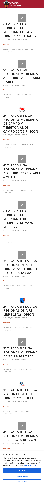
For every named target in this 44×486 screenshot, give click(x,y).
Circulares (6, 39)
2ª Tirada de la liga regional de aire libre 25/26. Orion (20, 311)
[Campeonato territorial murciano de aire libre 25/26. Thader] (22, 18)
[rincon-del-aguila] (22, 109)
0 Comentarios (23, 49)
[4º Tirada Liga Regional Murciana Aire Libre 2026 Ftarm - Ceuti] (22, 159)
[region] (22, 468)
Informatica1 (7, 52)
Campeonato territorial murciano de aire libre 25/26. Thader (19, 30)
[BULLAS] (22, 384)
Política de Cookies (30, 465)
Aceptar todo (22, 470)
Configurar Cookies (22, 476)
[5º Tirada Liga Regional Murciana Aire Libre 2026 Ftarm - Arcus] (22, 64)
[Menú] (38, 4)
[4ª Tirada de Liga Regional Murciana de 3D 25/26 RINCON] (22, 426)
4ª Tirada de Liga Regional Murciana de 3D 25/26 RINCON (20, 436)
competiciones (16, 39)
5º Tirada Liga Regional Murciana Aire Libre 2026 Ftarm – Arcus (21, 76)
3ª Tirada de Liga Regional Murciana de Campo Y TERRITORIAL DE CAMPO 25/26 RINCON (20, 123)
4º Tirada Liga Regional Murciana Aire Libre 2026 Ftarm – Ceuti (21, 171)
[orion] (22, 300)
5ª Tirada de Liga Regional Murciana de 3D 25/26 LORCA (20, 352)
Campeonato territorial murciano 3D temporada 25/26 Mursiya (18, 219)
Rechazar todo (22, 482)
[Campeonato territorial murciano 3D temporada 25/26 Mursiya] (22, 205)
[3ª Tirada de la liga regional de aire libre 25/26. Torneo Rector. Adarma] (22, 255)
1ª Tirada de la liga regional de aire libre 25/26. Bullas (20, 394)
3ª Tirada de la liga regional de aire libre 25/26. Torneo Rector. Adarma (20, 267)
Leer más (6, 44)
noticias (24, 39)
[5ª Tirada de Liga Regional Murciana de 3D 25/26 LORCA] (22, 342)
